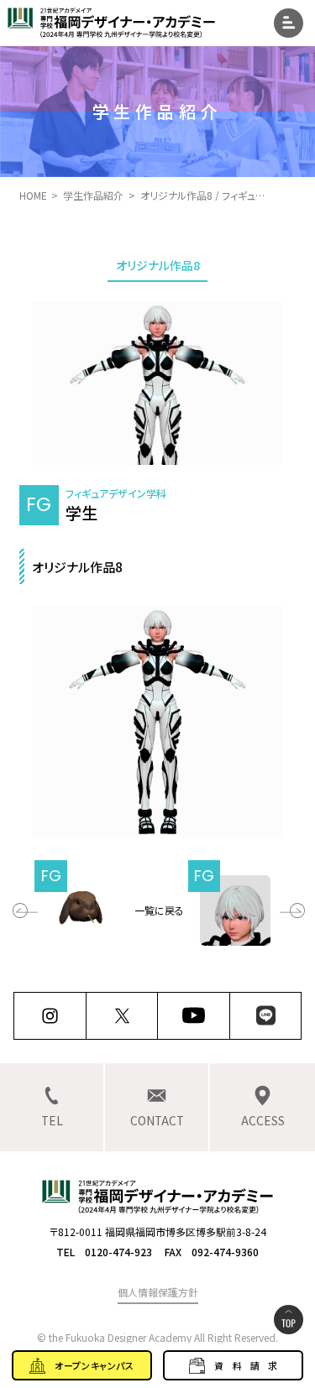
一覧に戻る (159, 910)
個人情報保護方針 (158, 1292)
